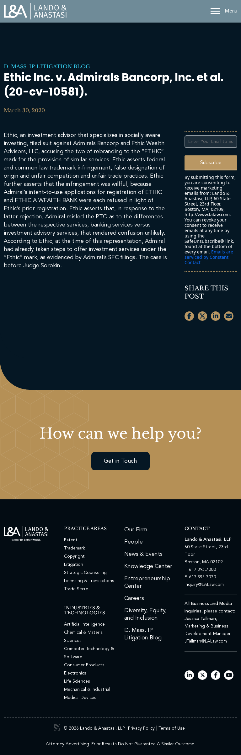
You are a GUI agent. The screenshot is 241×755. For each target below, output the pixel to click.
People (133, 542)
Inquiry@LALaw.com (204, 584)
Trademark (74, 548)
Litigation (73, 564)
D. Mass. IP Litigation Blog (47, 66)
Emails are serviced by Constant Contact (209, 257)
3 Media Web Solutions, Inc (57, 727)
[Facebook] (215, 675)
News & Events (143, 554)
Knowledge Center (148, 566)
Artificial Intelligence (84, 624)
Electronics (75, 673)
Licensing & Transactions (89, 581)
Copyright (74, 556)
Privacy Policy (141, 728)
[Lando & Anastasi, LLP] (35, 11)
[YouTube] (229, 675)
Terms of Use (171, 728)
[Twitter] (202, 675)
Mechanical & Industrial (87, 689)
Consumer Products (84, 665)
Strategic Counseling (85, 572)
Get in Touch (120, 461)
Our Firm (135, 530)
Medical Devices (80, 697)
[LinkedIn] (189, 675)
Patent (71, 540)
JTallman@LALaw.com (206, 641)
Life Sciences (77, 681)
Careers (134, 598)
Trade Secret (77, 589)
